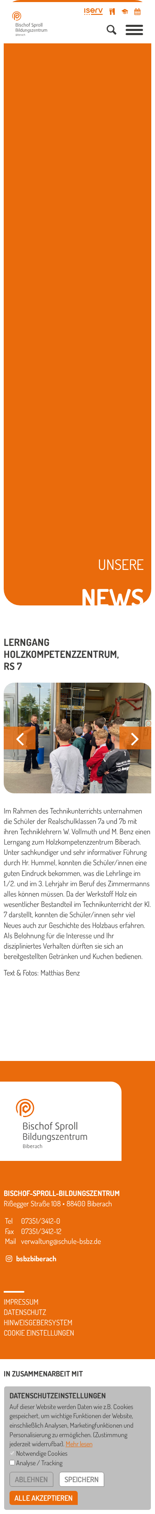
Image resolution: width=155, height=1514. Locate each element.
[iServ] (93, 11)
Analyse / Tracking (39, 1462)
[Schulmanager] (124, 11)
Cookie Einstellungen (39, 1332)
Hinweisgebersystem (38, 1322)
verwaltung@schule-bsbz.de (61, 1241)
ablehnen (31, 1479)
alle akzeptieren (43, 1497)
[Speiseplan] (112, 11)
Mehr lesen (79, 1443)
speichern (81, 1479)
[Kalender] (137, 11)
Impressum (21, 1301)
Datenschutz (25, 1312)
